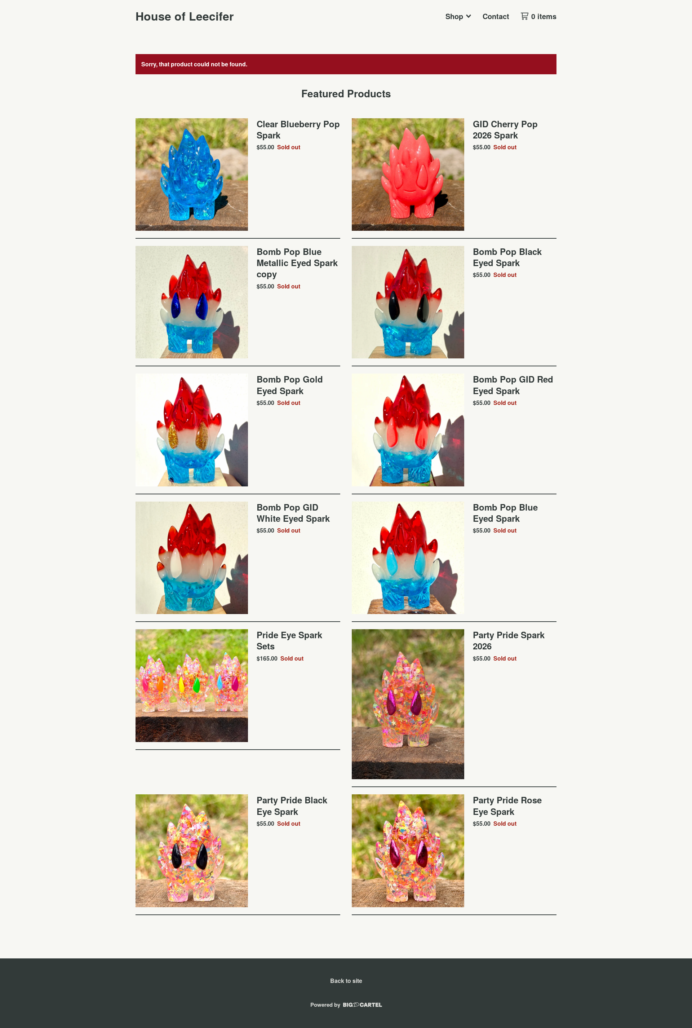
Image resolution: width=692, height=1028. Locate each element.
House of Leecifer (185, 16)
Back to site (346, 980)
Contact (496, 16)
